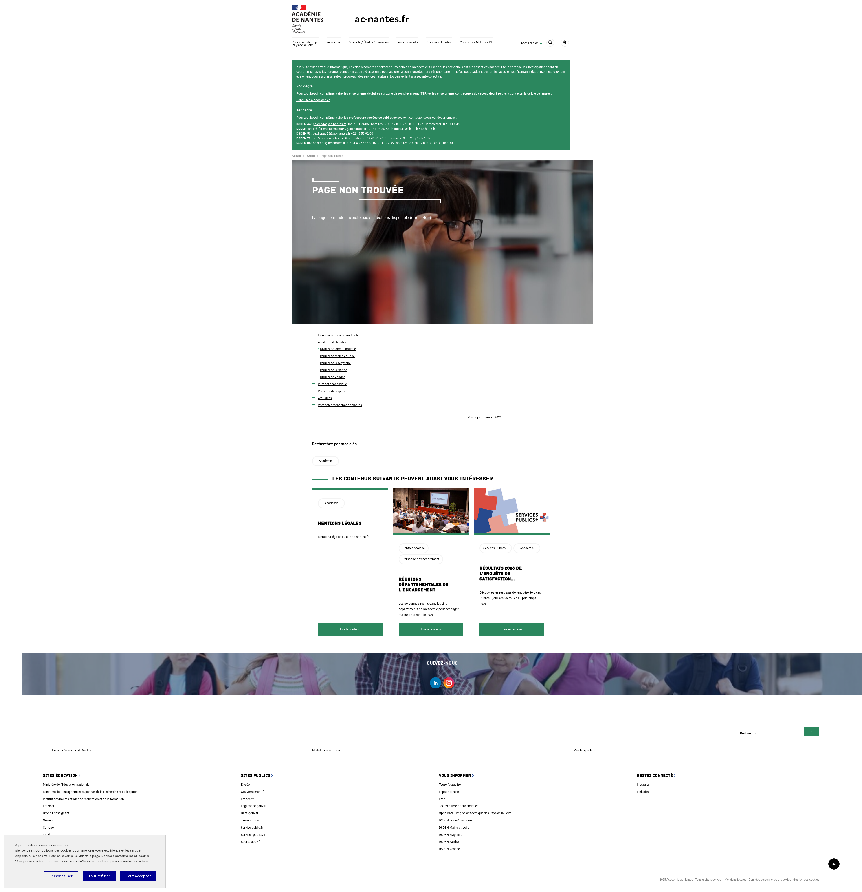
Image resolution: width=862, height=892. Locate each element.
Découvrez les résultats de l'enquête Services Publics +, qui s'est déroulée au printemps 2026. (510, 598)
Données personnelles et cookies (125, 856)
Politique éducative (439, 42)
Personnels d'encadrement (420, 559)
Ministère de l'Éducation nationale (66, 784)
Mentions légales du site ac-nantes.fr (343, 537)
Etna (442, 799)
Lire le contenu (350, 629)
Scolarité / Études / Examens (369, 42)
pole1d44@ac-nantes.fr (329, 124)
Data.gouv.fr (249, 813)
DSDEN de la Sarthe (333, 370)
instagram (449, 682)
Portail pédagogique (332, 391)
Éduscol (48, 806)
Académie (334, 42)
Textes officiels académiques (458, 806)
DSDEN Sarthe (449, 841)
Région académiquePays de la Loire (305, 44)
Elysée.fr (247, 784)
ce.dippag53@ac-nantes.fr (331, 133)
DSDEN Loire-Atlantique (455, 820)
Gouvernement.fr (253, 792)
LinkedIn (643, 792)
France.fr (247, 799)
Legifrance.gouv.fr (253, 806)
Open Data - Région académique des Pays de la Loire (475, 813)
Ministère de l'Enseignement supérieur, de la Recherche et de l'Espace (90, 792)
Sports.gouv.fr (251, 841)
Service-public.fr (252, 827)
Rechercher (748, 733)
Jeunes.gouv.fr (251, 820)
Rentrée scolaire (413, 548)
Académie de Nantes (332, 342)
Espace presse (449, 792)
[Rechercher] (550, 43)
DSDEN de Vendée (332, 377)
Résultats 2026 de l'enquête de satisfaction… (500, 574)
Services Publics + (495, 548)
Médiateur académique (326, 750)
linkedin (435, 682)
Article (311, 156)
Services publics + (253, 834)
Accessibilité (565, 43)
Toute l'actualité (450, 784)
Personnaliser (61, 876)
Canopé (48, 827)
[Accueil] (314, 19)
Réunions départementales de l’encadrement (424, 585)
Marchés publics (584, 750)
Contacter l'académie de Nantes (340, 405)
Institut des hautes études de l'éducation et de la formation (83, 799)
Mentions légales (339, 523)
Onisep (48, 820)
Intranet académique (332, 384)
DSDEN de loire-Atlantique (338, 349)
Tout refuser (99, 876)
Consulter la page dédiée (313, 100)
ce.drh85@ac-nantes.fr (329, 143)
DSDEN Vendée (449, 849)
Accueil (296, 156)
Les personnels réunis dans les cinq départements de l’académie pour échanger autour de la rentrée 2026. (429, 609)
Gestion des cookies (806, 879)
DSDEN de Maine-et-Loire (337, 356)
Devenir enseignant (56, 813)
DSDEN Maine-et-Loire (454, 827)
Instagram (644, 784)
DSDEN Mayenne (450, 834)
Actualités (325, 398)
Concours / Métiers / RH (476, 42)
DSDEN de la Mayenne (335, 363)
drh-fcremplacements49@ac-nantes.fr (339, 128)
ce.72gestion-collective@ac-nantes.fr (339, 138)
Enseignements (407, 42)
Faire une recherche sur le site (338, 335)
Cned (46, 834)
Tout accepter (138, 876)
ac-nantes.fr (382, 19)
